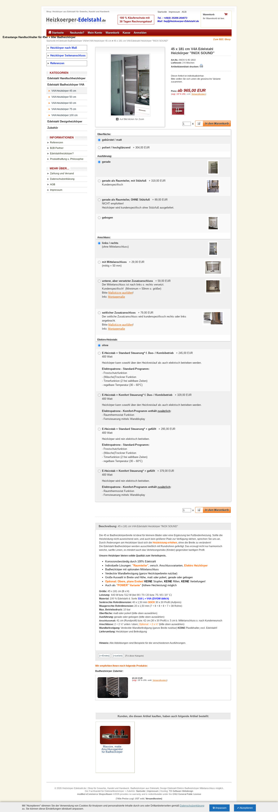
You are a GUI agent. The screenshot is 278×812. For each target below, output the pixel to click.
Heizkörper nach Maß (63, 47)
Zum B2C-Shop (222, 39)
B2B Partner (56, 148)
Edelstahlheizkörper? (62, 153)
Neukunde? (77, 32)
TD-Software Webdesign (181, 791)
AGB (184, 12)
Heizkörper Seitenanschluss (67, 55)
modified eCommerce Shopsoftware (94, 794)
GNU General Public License (187, 794)
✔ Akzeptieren (245, 808)
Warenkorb (112, 32)
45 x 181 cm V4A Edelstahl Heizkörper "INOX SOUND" (141, 41)
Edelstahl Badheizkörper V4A (72, 41)
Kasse (126, 32)
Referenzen (57, 63)
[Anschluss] (213, 255)
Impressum (174, 12)
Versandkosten (199, 94)
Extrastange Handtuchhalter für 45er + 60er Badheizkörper (39, 37)
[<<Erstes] (104, 655)
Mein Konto (95, 32)
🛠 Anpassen (219, 808)
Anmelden (140, 32)
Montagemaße (116, 296)
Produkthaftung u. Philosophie (66, 159)
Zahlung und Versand (62, 173)
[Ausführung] (213, 173)
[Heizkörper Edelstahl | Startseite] (76, 28)
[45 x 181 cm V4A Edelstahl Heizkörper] (130, 117)
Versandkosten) (154, 798)
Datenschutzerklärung (62, 179)
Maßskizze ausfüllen (120, 292)
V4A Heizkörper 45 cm (100, 41)
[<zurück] (118, 655)
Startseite (162, 12)
